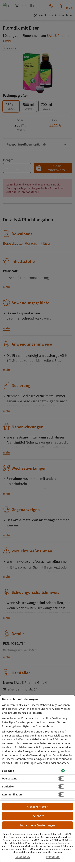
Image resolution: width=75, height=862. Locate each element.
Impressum (53, 856)
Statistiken (8, 786)
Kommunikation (12, 794)
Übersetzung (9, 778)
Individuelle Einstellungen (37, 825)
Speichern (37, 816)
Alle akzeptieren (37, 807)
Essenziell (8, 770)
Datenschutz (22, 856)
